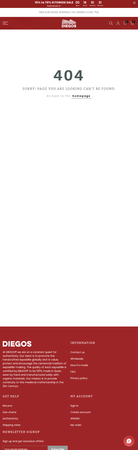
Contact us (77, 352)
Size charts (9, 412)
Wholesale (76, 359)
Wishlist (75, 418)
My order (75, 425)
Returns (7, 406)
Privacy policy (79, 378)
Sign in (74, 406)
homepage (81, 96)
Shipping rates (11, 425)
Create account (80, 412)
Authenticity (10, 418)
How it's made (79, 365)
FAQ (72, 372)
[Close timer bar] (134, 2)
